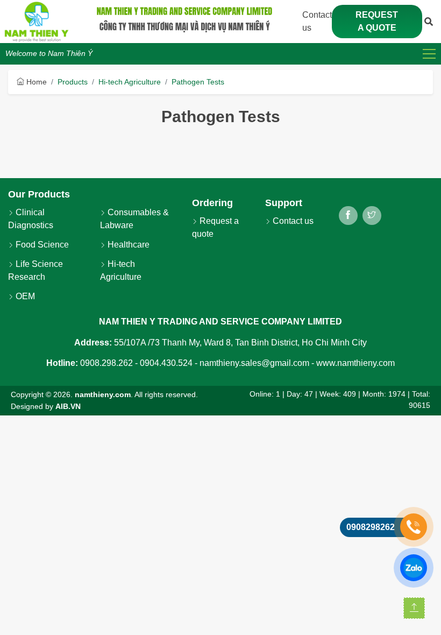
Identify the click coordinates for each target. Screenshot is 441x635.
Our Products (39, 194)
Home (35, 81)
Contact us (292, 220)
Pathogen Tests (198, 81)
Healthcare (127, 244)
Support (283, 202)
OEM (24, 296)
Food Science (41, 244)
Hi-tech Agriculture (129, 81)
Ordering (212, 202)
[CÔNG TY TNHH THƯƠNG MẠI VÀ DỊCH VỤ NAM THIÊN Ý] (36, 21)
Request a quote (376, 21)
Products (73, 81)
